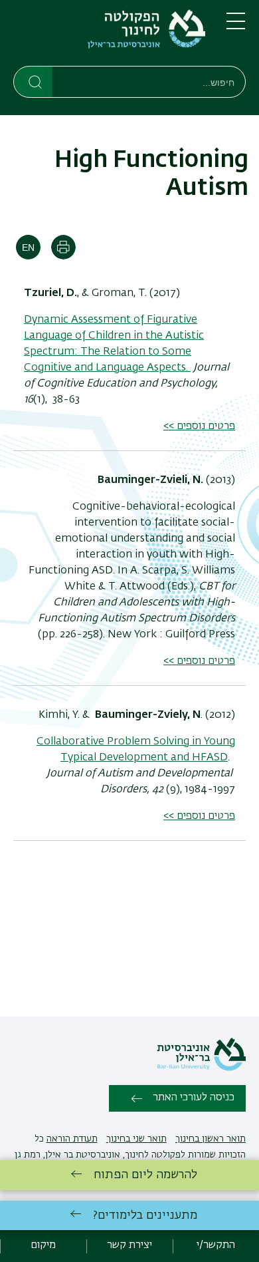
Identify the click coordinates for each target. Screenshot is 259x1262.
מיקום (43, 1245)
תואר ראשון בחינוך (210, 1139)
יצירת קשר (129, 1245)
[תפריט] (235, 27)
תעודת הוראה (72, 1139)
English (28, 247)
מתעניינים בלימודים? (145, 1215)
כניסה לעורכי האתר (193, 1097)
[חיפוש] (33, 81)
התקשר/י (216, 1245)
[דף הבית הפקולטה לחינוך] (109, 35)
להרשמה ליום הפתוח (145, 1175)
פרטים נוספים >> (199, 426)
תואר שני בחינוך (136, 1139)
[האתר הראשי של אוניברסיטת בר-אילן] (201, 1068)
